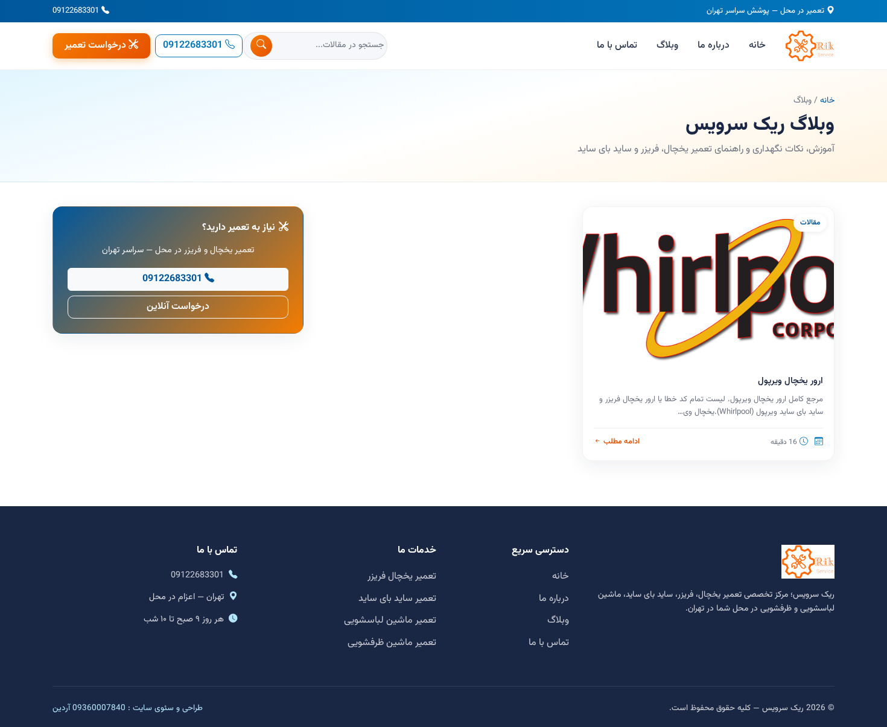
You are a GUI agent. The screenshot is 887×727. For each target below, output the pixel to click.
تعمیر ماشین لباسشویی (390, 620)
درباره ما (714, 45)
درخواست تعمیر (95, 45)
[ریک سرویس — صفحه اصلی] (810, 46)
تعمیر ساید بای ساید (397, 598)
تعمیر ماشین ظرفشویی (392, 642)
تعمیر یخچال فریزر (401, 576)
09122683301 (75, 11)
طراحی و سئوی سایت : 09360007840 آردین (127, 708)
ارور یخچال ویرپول (790, 381)
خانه (757, 45)
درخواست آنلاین (178, 306)
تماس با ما (617, 45)
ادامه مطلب (621, 442)
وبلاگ (667, 45)
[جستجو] (261, 46)
